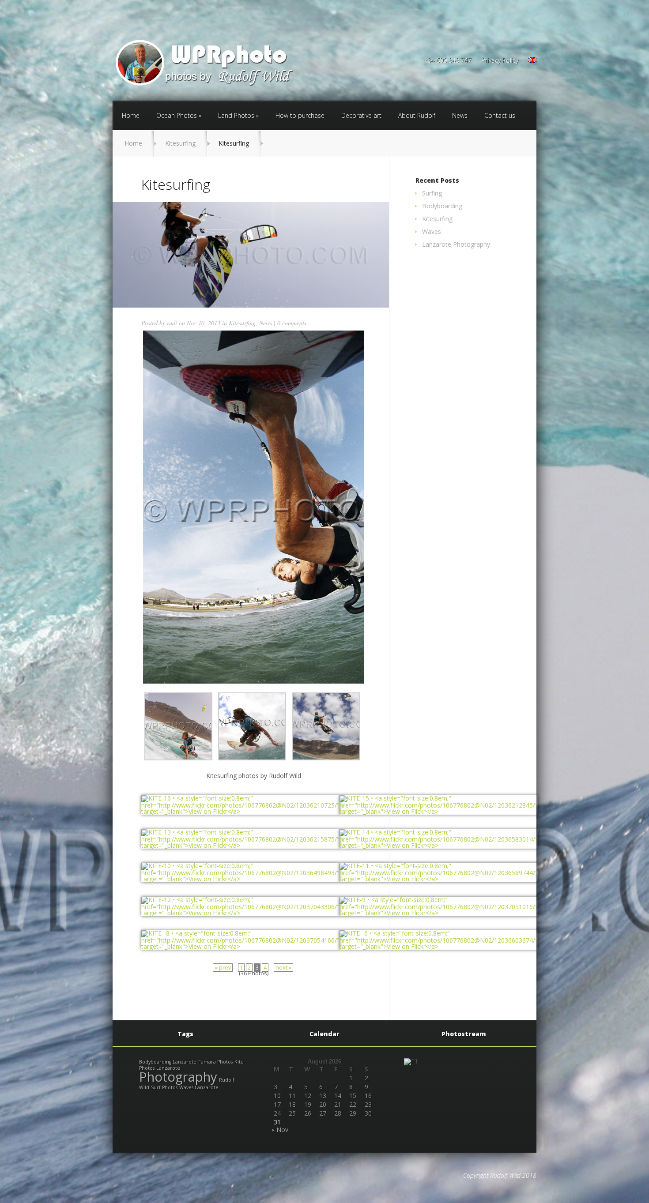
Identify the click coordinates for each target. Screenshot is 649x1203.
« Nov (280, 1129)
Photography (178, 1077)
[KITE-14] (439, 845)
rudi (172, 323)
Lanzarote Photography (456, 244)
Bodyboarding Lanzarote (167, 1062)
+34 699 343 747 (447, 60)
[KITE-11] (439, 879)
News (460, 115)
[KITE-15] (439, 811)
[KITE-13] (240, 845)
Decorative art (361, 115)
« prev (222, 967)
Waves (431, 231)
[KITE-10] (240, 879)
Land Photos (236, 115)
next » (283, 967)
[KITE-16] (240, 811)
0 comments (291, 323)
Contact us (499, 115)
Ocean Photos (176, 115)
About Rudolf (416, 115)
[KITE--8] (240, 946)
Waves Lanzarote (199, 1087)
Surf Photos (164, 1087)
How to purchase (299, 115)
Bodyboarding (442, 206)
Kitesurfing (180, 143)
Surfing (432, 193)
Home (131, 115)
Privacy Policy (500, 60)
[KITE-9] (439, 913)
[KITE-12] (240, 913)
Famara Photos (215, 1062)
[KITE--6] (439, 946)
